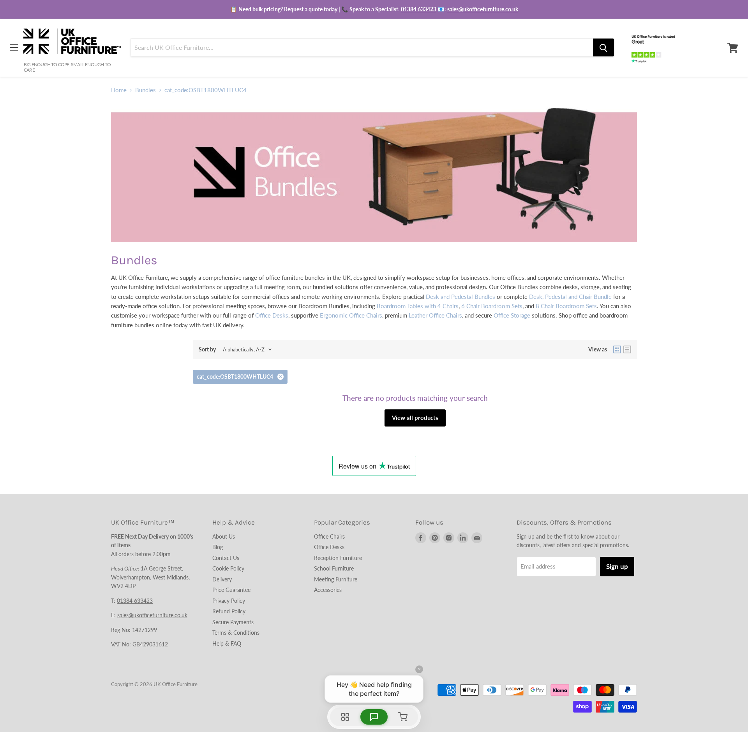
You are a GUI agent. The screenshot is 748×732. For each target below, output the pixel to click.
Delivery (222, 579)
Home (119, 90)
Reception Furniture (338, 558)
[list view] (627, 349)
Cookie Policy (228, 568)
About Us (223, 536)
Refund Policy (228, 611)
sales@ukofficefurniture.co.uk (482, 9)
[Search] (603, 48)
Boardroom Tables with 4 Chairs (418, 305)
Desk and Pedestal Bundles (460, 296)
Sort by (207, 349)
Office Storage (512, 315)
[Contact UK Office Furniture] (374, 9)
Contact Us (225, 558)
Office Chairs (329, 536)
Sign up (617, 566)
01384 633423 (418, 9)
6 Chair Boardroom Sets (491, 305)
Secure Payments (233, 622)
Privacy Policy (228, 600)
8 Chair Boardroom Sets (566, 305)
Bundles (145, 90)
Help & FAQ (226, 643)
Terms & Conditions (235, 632)
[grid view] (617, 349)
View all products (415, 417)
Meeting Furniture (335, 579)
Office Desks (271, 315)
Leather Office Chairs (435, 315)
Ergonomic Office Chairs (351, 315)
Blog (217, 547)
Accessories (328, 589)
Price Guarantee (231, 589)
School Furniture (334, 568)
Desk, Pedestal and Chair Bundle (570, 296)
